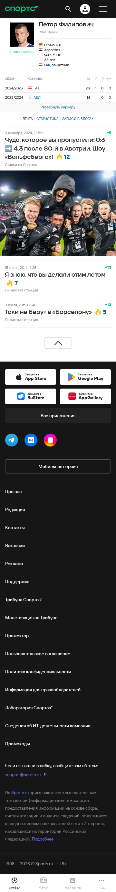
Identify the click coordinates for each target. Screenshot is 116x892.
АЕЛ (37, 97)
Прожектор (17, 636)
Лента (28, 118)
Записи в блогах (77, 118)
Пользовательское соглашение (37, 654)
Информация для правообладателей (43, 690)
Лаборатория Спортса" (29, 708)
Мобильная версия (58, 466)
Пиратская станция (21, 290)
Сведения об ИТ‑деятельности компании (48, 726)
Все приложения (58, 415)
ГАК (47, 64)
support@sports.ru (23, 774)
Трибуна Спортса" (23, 599)
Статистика (47, 118)
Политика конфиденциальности (38, 672)
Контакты (15, 527)
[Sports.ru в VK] (32, 441)
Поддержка (17, 581)
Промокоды (17, 744)
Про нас (13, 491)
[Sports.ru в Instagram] (51, 441)
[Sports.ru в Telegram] (13, 441)
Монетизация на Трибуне (31, 618)
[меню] (103, 9)
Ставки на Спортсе (21, 164)
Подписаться (22, 52)
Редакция (15, 509)
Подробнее (42, 839)
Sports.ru (20, 792)
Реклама (14, 563)
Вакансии (15, 545)
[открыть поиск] (68, 9)
